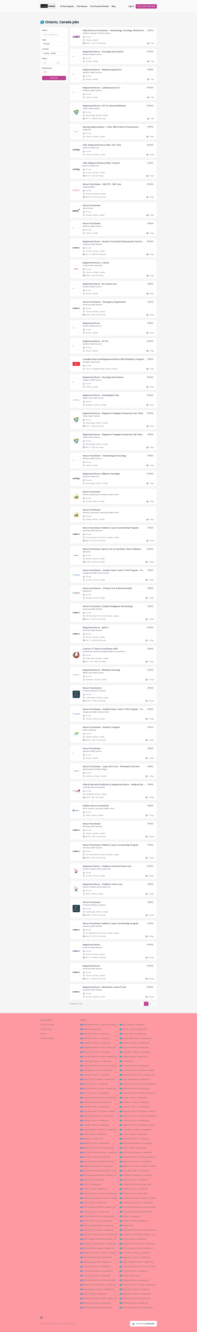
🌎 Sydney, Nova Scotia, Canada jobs (95, 1262)
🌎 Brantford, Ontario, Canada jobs (134, 1043)
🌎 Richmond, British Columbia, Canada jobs (138, 1230)
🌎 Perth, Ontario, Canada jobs (93, 1202)
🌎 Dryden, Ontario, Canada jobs (94, 1084)
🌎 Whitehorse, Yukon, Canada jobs (95, 1303)
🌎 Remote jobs (126, 1225)
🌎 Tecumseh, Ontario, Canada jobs (95, 1266)
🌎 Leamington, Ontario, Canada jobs (135, 1129)
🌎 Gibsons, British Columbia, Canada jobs (137, 1093)
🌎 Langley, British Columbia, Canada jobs (98, 1129)
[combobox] (54, 53)
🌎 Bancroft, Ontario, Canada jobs (94, 1033)
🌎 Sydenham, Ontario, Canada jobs (134, 1257)
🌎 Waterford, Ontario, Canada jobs (134, 1289)
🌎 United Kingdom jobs (129, 1275)
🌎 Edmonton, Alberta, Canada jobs (134, 1088)
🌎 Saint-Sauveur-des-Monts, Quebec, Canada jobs (99, 1239)
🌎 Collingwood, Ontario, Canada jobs (96, 1070)
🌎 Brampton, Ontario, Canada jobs (95, 1043)
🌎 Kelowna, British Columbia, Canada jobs (138, 1116)
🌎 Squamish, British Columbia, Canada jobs (99, 1252)
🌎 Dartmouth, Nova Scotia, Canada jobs (136, 1074)
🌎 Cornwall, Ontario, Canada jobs (95, 1074)
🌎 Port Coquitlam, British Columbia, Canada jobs (99, 1207)
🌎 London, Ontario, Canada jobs (133, 1134)
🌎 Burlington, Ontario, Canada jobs (134, 1052)
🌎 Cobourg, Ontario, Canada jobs (133, 1065)
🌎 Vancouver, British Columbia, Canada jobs (99, 1280)
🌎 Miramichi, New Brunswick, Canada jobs (99, 1152)
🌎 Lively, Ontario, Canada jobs (93, 1134)
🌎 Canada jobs (126, 1061)
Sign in (131, 6)
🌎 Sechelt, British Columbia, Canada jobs (137, 1243)
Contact (43, 1033)
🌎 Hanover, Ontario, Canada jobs (94, 1106)
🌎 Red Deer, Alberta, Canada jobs (133, 1221)
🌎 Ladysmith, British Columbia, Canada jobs (138, 1125)
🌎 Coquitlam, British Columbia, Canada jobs (138, 1070)
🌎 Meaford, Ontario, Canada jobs (94, 1143)
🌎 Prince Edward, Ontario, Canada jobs (97, 1216)
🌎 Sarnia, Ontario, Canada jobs (133, 1239)
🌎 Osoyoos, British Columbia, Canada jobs (98, 1193)
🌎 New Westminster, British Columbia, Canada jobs (99, 1161)
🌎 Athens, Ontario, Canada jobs (133, 1029)
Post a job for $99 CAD (146, 6)
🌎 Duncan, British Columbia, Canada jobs (137, 1084)
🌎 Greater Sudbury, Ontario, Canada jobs (98, 1097)
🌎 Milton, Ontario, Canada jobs (133, 1148)
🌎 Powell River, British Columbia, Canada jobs (138, 1207)
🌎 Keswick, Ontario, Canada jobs (94, 1120)
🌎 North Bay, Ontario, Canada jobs (134, 1170)
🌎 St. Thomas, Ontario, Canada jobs (135, 1252)
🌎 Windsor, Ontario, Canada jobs (133, 1303)
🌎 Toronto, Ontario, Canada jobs (133, 1271)
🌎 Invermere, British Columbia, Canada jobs (99, 1111)
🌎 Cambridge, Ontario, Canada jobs (95, 1061)
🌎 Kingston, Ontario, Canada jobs (134, 1120)
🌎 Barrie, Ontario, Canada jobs (133, 1033)
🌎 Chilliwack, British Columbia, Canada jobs (99, 1065)
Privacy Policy (46, 1029)
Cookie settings (46, 1038)
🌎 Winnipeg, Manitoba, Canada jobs (96, 1307)
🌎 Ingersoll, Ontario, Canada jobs (134, 1106)
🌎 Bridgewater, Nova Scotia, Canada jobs (98, 1047)
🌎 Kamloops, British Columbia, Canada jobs (138, 1111)
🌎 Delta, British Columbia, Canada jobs (97, 1079)
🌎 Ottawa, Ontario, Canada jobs (133, 1193)
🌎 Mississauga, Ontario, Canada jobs (135, 1152)
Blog (113, 6)
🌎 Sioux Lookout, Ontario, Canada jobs (136, 1248)
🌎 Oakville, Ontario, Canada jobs (133, 1179)
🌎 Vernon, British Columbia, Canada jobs (98, 1284)
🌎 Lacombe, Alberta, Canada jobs (94, 1125)
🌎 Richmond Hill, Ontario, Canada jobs (97, 1230)
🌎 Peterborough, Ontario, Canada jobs (136, 1202)
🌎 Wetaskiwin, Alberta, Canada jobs (135, 1294)
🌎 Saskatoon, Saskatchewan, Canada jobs (98, 1243)
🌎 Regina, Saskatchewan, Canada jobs (97, 1225)
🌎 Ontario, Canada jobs (90, 1184)
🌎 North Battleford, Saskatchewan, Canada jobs (99, 1170)
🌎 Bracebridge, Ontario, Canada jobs (135, 1038)
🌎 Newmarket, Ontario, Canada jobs (135, 1161)
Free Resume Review (99, 6)
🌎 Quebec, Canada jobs (129, 1216)
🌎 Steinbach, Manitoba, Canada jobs (96, 1257)
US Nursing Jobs (67, 6)
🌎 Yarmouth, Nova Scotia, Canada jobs (136, 1307)
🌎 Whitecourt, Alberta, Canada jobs (134, 1298)
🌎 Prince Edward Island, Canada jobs (135, 1211)
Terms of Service (47, 1024)
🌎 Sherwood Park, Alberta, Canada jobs (97, 1248)
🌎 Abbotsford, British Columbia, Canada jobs (99, 1024)
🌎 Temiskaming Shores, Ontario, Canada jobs (138, 1266)
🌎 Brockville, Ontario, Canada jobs (95, 1052)
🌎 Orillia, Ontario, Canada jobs (93, 1189)
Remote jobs (47, 68)
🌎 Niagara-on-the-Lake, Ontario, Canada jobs (138, 1166)
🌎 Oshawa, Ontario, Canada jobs (133, 1189)
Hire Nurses (82, 6)
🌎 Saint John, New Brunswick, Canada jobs (99, 1234)
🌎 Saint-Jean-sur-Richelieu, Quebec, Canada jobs (138, 1234)
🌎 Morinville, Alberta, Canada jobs (95, 1157)
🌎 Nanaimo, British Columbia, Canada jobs (138, 1157)
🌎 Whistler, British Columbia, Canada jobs (98, 1298)
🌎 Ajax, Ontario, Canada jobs (132, 1024)
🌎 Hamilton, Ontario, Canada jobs (134, 1102)
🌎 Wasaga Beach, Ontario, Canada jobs (97, 1289)
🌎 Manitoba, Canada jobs (91, 1138)
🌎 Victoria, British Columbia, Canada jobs (137, 1284)
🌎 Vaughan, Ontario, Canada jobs (134, 1280)
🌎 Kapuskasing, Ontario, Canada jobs (96, 1116)
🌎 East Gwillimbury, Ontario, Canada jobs (98, 1088)
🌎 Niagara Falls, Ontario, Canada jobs (96, 1166)
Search (44, 30)
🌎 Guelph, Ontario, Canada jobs (133, 1097)
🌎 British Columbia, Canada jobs (133, 1047)
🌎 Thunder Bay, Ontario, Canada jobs (96, 1271)
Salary (44, 58)
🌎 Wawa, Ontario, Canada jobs (93, 1294)
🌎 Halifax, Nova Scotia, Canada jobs (95, 1102)
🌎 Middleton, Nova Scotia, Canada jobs (97, 1148)
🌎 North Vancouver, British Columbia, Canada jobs (99, 1175)
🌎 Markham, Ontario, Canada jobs (134, 1138)
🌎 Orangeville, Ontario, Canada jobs (135, 1184)
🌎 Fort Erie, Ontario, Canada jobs (94, 1093)
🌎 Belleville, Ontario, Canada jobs (95, 1038)
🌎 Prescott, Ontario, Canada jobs (94, 1211)
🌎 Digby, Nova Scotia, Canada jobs (134, 1079)
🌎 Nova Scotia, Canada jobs (92, 1179)
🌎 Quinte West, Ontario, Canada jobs (96, 1221)
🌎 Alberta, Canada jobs (90, 1029)
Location (45, 49)
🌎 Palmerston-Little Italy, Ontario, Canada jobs (99, 1198)
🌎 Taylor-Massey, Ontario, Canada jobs (136, 1262)
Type (44, 40)
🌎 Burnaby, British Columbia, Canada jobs (98, 1056)
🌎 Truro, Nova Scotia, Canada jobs (95, 1275)
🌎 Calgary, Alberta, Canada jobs (133, 1056)
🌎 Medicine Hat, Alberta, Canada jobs (135, 1143)
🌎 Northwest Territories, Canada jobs (136, 1175)
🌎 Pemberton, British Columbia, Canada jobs (138, 1198)
